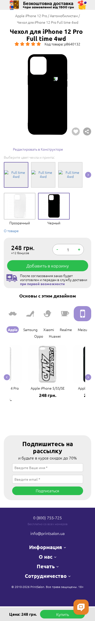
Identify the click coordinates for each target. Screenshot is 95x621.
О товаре (11, 231)
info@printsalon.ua (47, 533)
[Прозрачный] (19, 196)
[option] (47, 94)
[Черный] (54, 196)
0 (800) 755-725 (47, 517)
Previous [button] (7, 377)
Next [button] (88, 175)
